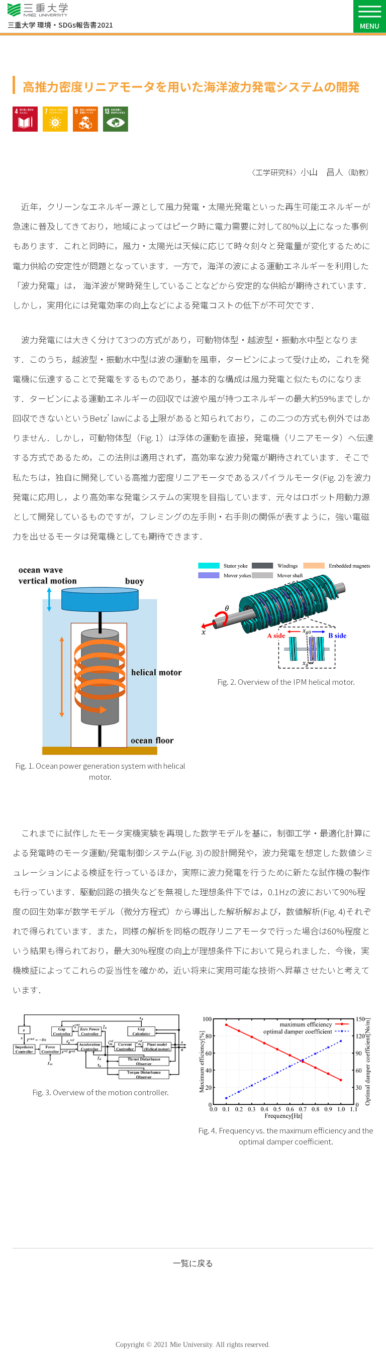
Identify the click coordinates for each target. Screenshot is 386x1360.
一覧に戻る (193, 1263)
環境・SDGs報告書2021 (60, 25)
